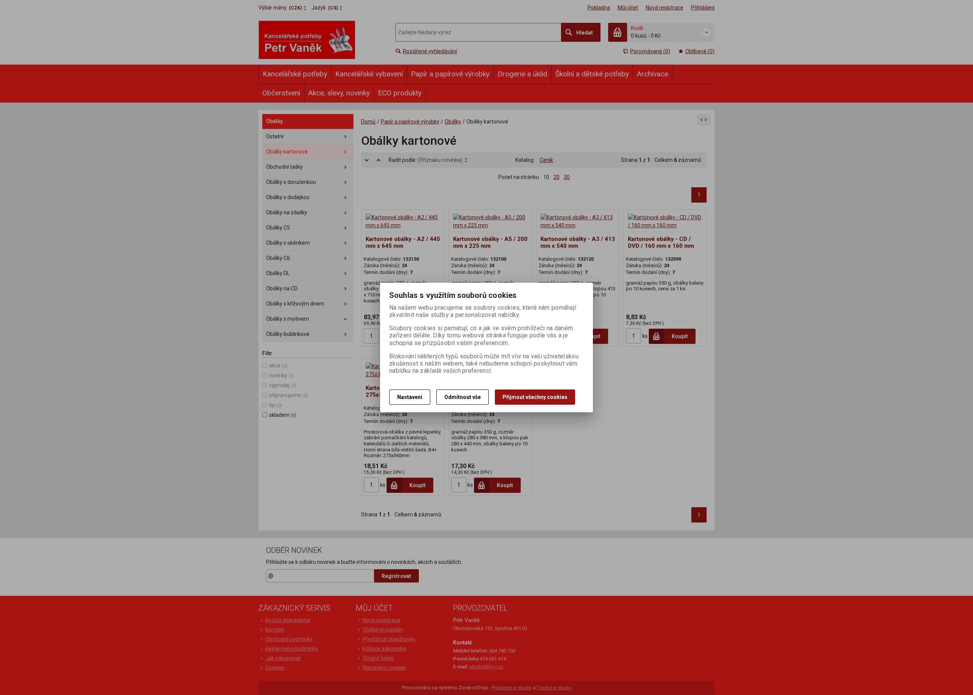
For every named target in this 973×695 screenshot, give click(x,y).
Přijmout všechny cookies (534, 397)
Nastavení (409, 397)
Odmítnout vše (462, 397)
